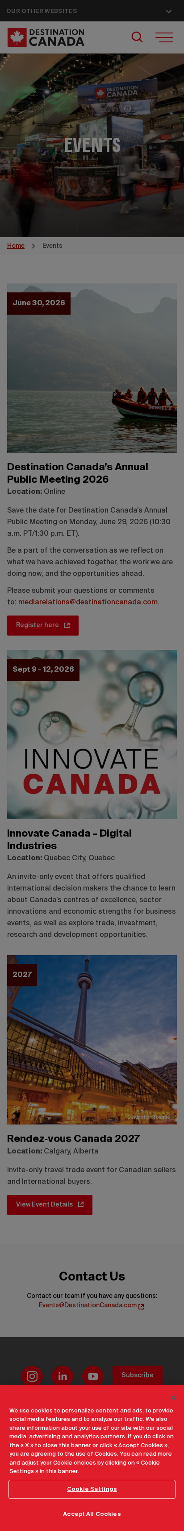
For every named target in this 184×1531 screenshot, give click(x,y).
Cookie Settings (92, 1489)
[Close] (173, 1398)
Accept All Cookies (92, 1514)
